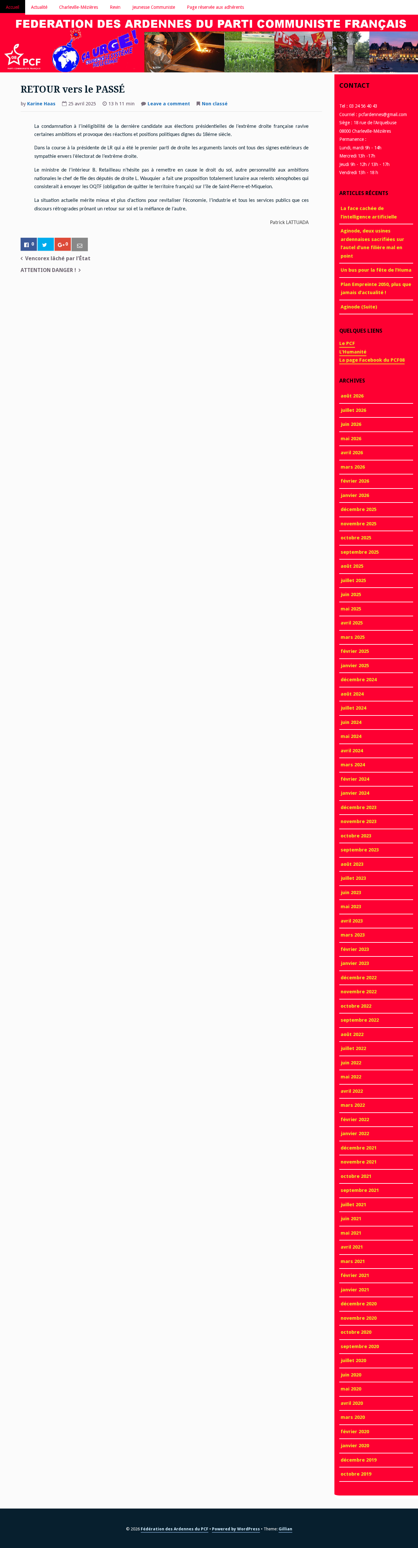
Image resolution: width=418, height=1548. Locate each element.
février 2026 (355, 481)
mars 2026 (353, 467)
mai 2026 (351, 439)
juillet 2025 (353, 580)
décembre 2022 (359, 978)
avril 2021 (352, 1247)
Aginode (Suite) (359, 307)
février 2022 (355, 1119)
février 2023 (355, 949)
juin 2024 (351, 722)
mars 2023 (353, 935)
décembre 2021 (359, 1148)
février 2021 (355, 1275)
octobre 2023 (356, 836)
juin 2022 (351, 1063)
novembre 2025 (359, 524)
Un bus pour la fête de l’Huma (376, 270)
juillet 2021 (353, 1205)
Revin (115, 7)
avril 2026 (352, 453)
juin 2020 (351, 1375)
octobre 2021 (356, 1176)
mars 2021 (353, 1261)
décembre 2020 (359, 1304)
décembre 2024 (359, 680)
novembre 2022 (359, 992)
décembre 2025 (359, 509)
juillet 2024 (353, 708)
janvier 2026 (355, 495)
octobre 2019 (356, 1474)
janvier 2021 (355, 1290)
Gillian (285, 1528)
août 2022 (352, 1034)
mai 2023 (351, 906)
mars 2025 (353, 637)
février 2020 (355, 1432)
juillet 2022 (353, 1048)
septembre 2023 (360, 850)
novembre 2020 (359, 1318)
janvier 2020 (355, 1446)
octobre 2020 (356, 1332)
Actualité (39, 7)
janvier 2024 (355, 793)
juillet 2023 (353, 878)
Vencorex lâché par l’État (57, 258)
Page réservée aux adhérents (215, 7)
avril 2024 (352, 751)
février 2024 (355, 779)
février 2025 (355, 651)
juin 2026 (351, 424)
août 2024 (352, 694)
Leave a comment (169, 104)
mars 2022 (353, 1105)
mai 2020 (351, 1389)
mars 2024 (353, 765)
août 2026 (352, 396)
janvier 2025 (355, 666)
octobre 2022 (356, 1006)
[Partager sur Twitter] (46, 244)
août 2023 (352, 864)
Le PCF (347, 343)
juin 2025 (351, 594)
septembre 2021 (360, 1190)
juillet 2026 (353, 410)
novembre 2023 (359, 821)
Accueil (12, 7)
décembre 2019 (359, 1460)
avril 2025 (352, 623)
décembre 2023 (359, 807)
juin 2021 (351, 1219)
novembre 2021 (359, 1162)
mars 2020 (353, 1417)
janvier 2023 (355, 963)
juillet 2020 (353, 1360)
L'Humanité (352, 352)
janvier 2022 (355, 1133)
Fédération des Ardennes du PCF (174, 1528)
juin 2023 (351, 892)
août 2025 (352, 566)
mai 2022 (351, 1077)
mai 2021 (351, 1233)
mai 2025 (351, 609)
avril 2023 (352, 921)
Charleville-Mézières (78, 7)
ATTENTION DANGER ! (48, 270)
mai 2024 (351, 736)
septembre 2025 (360, 552)
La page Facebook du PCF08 (372, 360)
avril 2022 (352, 1091)
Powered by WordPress (236, 1528)
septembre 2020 (360, 1346)
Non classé (215, 104)
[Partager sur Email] (80, 245)
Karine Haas (41, 104)
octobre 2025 (356, 538)
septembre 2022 (360, 1020)
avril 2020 (352, 1403)
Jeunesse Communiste (153, 7)
